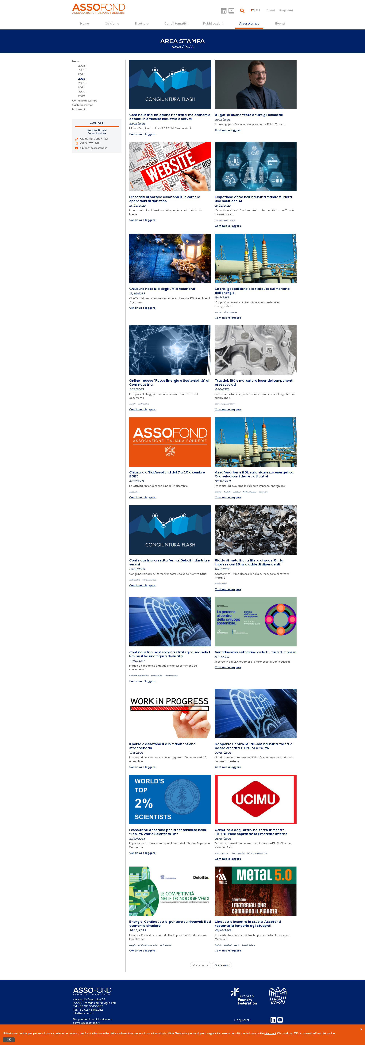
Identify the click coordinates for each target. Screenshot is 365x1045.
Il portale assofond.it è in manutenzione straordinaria (162, 746)
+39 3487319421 (90, 143)
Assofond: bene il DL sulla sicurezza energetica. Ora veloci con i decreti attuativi (254, 474)
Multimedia (79, 109)
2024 (81, 74)
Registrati (286, 10)
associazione (134, 492)
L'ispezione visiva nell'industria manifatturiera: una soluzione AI (254, 199)
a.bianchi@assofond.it (93, 148)
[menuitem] (84, 24)
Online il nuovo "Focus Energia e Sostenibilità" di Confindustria (169, 382)
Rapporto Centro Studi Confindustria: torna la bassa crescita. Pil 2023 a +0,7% (254, 746)
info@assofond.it (83, 1013)
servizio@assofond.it (86, 1022)
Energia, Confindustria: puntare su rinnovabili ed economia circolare (170, 924)
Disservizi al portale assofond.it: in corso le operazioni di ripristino (164, 199)
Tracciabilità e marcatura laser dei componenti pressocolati (254, 382)
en (258, 10)
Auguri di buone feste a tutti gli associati (249, 115)
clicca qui (270, 1033)
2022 (82, 83)
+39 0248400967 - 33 (94, 138)
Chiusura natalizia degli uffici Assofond (162, 289)
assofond (236, 492)
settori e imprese (221, 853)
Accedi (271, 10)
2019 (81, 96)
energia (218, 312)
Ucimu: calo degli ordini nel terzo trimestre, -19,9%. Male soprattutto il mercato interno (251, 832)
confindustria (143, 404)
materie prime (220, 584)
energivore (263, 492)
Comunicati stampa (85, 100)
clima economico (230, 312)
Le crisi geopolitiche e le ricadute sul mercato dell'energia (252, 291)
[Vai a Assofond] (98, 8)
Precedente (200, 965)
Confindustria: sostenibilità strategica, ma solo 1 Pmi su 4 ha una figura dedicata (169, 654)
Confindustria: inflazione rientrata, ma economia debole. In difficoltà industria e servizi (169, 117)
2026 (82, 65)
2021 (81, 87)
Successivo (222, 965)
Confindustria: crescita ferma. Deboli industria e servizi (169, 562)
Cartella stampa (83, 105)
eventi (236, 945)
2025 (82, 70)
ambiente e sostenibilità (138, 675)
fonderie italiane (249, 492)
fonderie (227, 492)
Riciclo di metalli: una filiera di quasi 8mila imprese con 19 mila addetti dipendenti (249, 562)
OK (9, 1039)
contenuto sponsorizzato (224, 220)
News (75, 61)
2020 (82, 92)
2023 (82, 78)
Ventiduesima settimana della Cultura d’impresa (256, 652)
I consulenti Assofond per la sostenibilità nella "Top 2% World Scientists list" (167, 832)
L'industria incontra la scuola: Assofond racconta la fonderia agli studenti (248, 924)
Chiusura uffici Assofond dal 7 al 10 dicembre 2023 (167, 474)
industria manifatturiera (257, 853)
